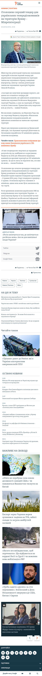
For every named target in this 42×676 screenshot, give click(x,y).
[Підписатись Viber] (25, 653)
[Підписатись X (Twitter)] (12, 653)
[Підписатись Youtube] (16, 653)
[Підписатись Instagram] (21, 653)
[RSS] (35, 653)
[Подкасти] (30, 673)
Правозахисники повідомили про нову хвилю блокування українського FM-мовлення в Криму (21, 143)
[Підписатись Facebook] (3, 653)
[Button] (19, 31)
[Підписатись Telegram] (30, 653)
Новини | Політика (9, 8)
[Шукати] (37, 673)
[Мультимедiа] (22, 673)
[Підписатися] (7, 657)
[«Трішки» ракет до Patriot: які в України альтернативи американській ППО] (21, 345)
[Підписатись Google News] (7, 653)
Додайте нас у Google (10, 673)
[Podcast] (3, 657)
